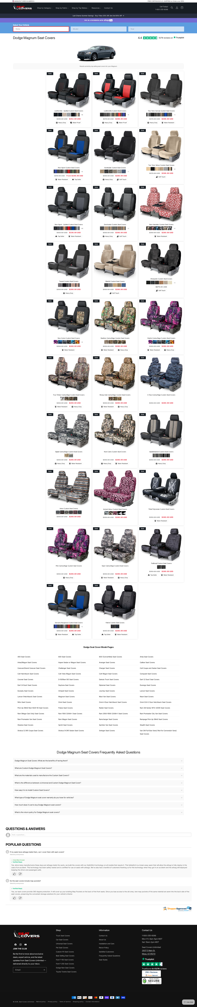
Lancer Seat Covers (147, 691)
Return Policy (104, 948)
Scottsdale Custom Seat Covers (115, 168)
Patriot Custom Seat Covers (115, 623)
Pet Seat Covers (62, 948)
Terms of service (65, 1001)
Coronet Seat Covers (25, 679)
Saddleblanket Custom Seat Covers (161, 452)
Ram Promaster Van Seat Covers (30, 719)
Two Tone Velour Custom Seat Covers (161, 165)
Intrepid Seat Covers (66, 691)
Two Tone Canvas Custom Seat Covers (161, 111)
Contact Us (103, 936)
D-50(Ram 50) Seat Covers (68, 679)
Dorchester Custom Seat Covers (115, 224)
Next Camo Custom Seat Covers (115, 452)
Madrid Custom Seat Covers (115, 281)
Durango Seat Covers (148, 685)
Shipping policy (78, 1001)
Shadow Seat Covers (25, 725)
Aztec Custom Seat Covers (69, 508)
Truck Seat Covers (63, 936)
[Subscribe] (44, 970)
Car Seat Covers (62, 940)
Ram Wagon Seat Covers (67, 719)
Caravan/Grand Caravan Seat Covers (31, 668)
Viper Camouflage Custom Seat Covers (115, 566)
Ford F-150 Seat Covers (65, 960)
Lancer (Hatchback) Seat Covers (30, 697)
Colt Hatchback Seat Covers (28, 674)
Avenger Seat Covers (107, 662)
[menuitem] (45, 8)
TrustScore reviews (154, 969)
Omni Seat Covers (65, 702)
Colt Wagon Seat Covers (108, 674)
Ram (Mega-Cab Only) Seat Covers (31, 714)
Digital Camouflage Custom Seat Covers (68, 452)
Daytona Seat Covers (66, 685)
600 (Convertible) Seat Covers (110, 657)
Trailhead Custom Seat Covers (161, 563)
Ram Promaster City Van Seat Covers (154, 714)
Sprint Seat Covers (65, 725)
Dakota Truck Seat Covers (109, 679)
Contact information (92, 1001)
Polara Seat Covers (65, 708)
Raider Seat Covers (106, 708)
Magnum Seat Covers (66, 697)
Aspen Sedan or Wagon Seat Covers (72, 662)
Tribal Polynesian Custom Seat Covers (161, 509)
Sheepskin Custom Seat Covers (161, 279)
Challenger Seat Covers (67, 668)
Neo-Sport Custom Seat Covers (69, 168)
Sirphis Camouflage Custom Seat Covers (161, 338)
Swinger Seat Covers (107, 731)
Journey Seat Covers (107, 691)
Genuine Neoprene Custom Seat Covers (69, 623)
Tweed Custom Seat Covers (68, 281)
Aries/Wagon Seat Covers (27, 662)
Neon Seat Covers (146, 697)
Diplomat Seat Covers (107, 685)
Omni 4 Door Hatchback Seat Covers (113, 702)
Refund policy (41, 1001)
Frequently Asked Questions (109, 956)
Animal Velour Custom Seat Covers (115, 509)
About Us (102, 940)
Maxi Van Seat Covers (107, 697)
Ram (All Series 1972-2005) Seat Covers (155, 708)
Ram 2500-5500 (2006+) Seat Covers (113, 714)
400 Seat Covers (24, 657)
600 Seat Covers (64, 657)
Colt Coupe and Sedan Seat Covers (153, 668)
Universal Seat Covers (64, 944)
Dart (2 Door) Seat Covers (149, 679)
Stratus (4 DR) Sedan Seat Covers (71, 731)
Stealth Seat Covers (147, 725)
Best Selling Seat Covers (65, 956)
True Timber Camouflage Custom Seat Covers (68, 395)
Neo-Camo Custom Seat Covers (69, 338)
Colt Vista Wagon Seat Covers (69, 674)
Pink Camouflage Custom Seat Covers (69, 566)
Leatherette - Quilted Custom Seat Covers (68, 111)
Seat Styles (103, 960)
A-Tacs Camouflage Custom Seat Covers (161, 395)
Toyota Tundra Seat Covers (66, 972)
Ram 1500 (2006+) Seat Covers (70, 714)
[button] (171, 7)
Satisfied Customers (106, 952)
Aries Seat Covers (146, 657)
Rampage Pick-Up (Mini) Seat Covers (154, 719)
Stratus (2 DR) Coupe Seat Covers (30, 731)
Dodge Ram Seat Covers (65, 968)
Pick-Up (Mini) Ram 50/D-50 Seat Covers (33, 708)
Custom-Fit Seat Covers (65, 952)
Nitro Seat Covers (24, 702)
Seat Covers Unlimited (26, 1002)
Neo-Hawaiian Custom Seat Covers (161, 224)
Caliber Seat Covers (147, 662)
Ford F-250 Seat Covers (65, 964)
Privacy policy (52, 1001)
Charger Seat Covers (107, 668)
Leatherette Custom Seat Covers (115, 111)
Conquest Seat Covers (148, 674)
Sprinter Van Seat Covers (108, 725)
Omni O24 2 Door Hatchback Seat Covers (155, 702)
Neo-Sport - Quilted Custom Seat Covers (69, 224)
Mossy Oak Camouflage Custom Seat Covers (115, 395)
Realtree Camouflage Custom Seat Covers (115, 338)
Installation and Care (106, 944)
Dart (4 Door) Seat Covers (27, 685)
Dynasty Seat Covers (25, 691)
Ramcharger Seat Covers (108, 719)
